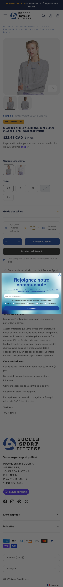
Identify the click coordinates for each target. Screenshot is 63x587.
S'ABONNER (31, 308)
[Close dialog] (59, 274)
